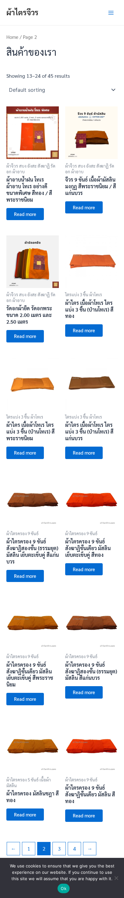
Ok (63, 888)
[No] (116, 878)
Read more (25, 214)
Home (12, 37)
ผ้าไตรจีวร (22, 12)
